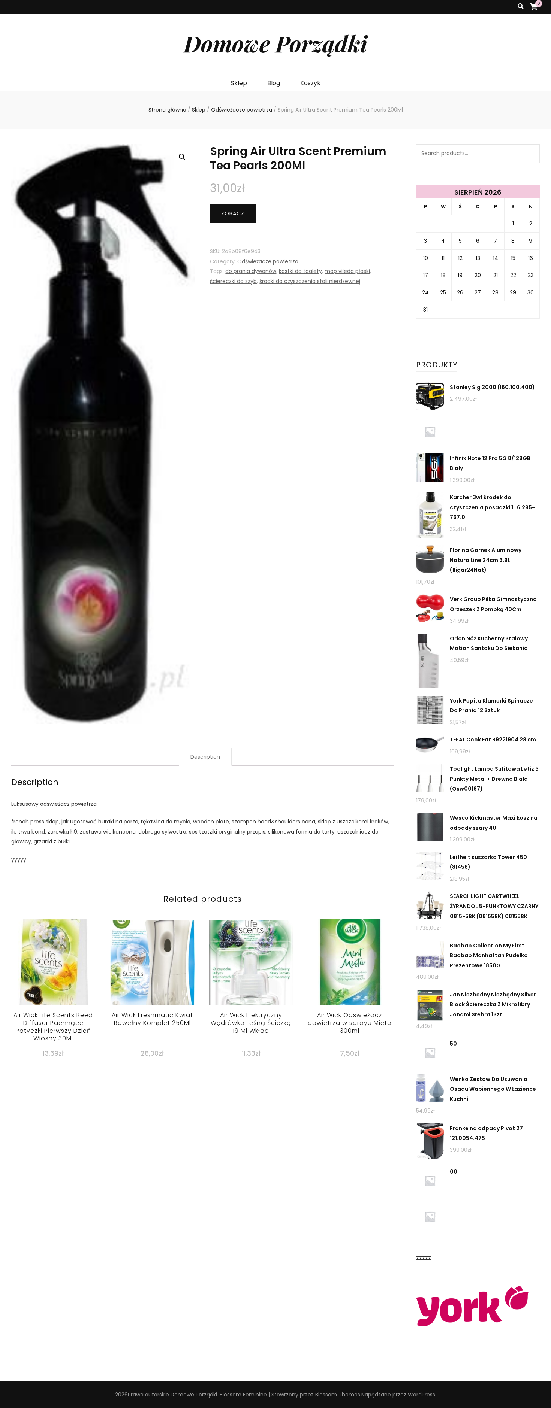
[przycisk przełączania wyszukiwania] (521, 7)
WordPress (421, 1394)
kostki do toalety (300, 271)
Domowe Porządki (275, 43)
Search (530, 154)
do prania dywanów (250, 271)
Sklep (239, 83)
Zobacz (232, 213)
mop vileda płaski (347, 271)
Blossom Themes (337, 1394)
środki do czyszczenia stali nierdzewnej (309, 281)
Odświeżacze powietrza (267, 261)
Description (205, 757)
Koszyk (310, 83)
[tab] (205, 757)
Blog (273, 83)
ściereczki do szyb (233, 281)
